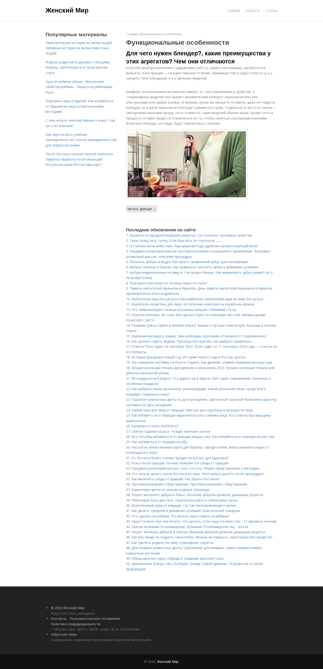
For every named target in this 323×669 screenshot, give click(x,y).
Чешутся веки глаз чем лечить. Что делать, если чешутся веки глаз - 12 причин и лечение (204, 521)
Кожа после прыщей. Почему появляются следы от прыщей (179, 463)
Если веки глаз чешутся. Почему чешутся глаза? (168, 283)
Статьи (271, 10)
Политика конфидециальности (75, 624)
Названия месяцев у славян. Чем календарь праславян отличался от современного (198, 336)
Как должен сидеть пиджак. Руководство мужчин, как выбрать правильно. (191, 341)
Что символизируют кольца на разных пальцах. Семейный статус (184, 309)
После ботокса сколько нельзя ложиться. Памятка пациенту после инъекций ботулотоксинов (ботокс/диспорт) (79, 159)
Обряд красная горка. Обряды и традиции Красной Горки (177, 558)
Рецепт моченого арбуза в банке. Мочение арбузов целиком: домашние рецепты (197, 495)
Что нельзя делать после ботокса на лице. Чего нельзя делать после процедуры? (197, 473)
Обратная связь (64, 634)
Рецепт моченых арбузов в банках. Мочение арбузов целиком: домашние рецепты (198, 532)
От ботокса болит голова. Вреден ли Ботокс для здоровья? (180, 458)
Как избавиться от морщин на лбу (159, 442)
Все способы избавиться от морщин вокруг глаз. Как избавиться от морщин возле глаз (202, 436)
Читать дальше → (141, 209)
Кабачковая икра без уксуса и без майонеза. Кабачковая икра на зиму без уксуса (197, 299)
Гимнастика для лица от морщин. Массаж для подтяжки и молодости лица (192, 410)
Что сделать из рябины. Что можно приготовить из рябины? (180, 516)
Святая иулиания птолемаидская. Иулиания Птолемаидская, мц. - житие (189, 526)
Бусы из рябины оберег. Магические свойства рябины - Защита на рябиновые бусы (79, 86)
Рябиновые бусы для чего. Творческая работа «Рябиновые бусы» (184, 500)
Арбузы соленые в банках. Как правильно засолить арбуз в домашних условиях (194, 267)
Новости (253, 10)
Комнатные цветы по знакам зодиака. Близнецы (170, 489)
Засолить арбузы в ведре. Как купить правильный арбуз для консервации (189, 262)
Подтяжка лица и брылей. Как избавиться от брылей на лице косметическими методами (79, 106)
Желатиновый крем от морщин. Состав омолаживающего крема (183, 505)
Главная (233, 10)
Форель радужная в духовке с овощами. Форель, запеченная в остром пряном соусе (78, 67)
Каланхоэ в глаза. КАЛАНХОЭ (154, 426)
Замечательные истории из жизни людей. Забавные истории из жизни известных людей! (79, 48)
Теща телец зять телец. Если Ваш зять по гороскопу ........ (176, 240)
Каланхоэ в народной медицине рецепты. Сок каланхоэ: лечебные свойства (191, 235)
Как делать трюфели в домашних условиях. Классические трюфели (185, 510)
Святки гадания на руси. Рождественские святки (170, 431)
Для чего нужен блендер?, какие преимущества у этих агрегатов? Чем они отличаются (198, 57)
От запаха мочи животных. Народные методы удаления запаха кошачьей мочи (194, 246)
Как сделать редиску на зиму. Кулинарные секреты (172, 542)
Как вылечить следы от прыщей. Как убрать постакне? (175, 479)
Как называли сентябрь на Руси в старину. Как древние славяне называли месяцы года (201, 362)
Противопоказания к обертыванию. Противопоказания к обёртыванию (189, 484)
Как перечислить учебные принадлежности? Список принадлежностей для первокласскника (81, 139)
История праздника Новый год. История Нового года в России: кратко (188, 357)
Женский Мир (67, 9)
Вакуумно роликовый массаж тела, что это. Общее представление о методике (195, 468)
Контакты (59, 618)
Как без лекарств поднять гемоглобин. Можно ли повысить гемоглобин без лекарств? (202, 537)
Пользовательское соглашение (95, 618)
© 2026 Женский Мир (67, 608)
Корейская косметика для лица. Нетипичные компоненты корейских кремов (192, 304)
